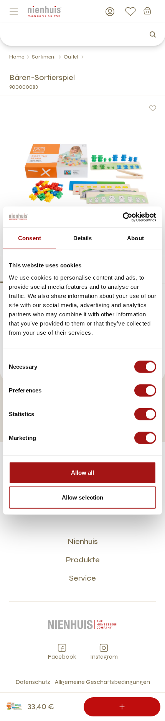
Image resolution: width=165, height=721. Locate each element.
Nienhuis (83, 541)
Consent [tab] (29, 238)
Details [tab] (82, 238)
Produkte (83, 560)
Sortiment (44, 57)
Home (16, 57)
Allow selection (83, 497)
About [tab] (135, 238)
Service (82, 578)
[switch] (145, 390)
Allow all (82, 472)
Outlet (71, 57)
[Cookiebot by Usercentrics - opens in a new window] (122, 217)
